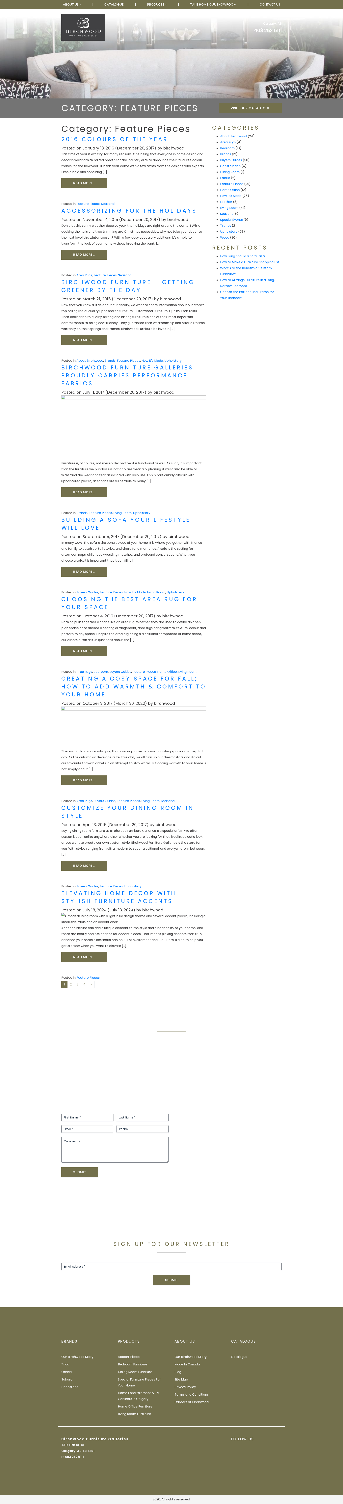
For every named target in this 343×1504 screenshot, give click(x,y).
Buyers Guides (87, 592)
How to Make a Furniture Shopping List (249, 262)
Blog (177, 1372)
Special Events (231, 219)
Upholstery (173, 360)
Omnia (66, 1372)
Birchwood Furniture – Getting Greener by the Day (128, 286)
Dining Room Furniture (135, 1372)
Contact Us (270, 4)
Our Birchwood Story (77, 1357)
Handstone (69, 1387)
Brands (110, 360)
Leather (226, 202)
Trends (225, 225)
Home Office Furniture (135, 1406)
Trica (65, 1364)
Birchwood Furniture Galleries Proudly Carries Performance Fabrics (127, 375)
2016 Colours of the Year (114, 139)
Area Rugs (84, 275)
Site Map (181, 1379)
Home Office (167, 671)
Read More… (90, 183)
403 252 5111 (268, 30)
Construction (230, 166)
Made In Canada (187, 1364)
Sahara (66, 1379)
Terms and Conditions (191, 1394)
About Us (71, 4)
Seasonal (108, 203)
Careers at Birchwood (191, 1402)
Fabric (225, 178)
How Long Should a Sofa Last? (243, 256)
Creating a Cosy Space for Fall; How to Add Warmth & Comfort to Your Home (133, 686)
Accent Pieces (129, 1357)
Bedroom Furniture (132, 1364)
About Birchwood (89, 360)
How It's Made (152, 360)
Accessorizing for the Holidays (129, 211)
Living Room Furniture (134, 1414)
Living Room (122, 513)
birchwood (173, 148)
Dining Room (230, 172)
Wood (224, 237)
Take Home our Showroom (213, 4)
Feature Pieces (88, 203)
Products (155, 4)
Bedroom (100, 671)
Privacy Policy (185, 1387)
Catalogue (114, 4)
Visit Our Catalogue (250, 108)
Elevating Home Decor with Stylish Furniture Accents (118, 897)
